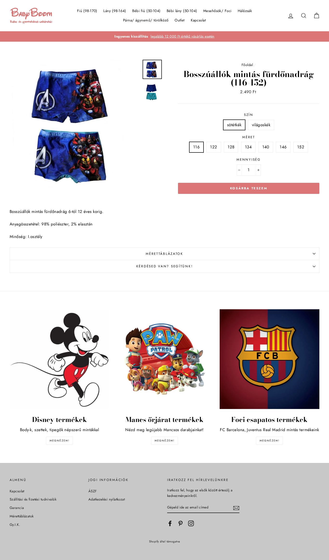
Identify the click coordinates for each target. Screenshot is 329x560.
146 (283, 147)
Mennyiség (249, 159)
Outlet (180, 20)
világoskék (261, 125)
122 (213, 147)
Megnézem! (60, 440)
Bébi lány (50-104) (182, 10)
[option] (164, 36)
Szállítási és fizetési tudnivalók (33, 499)
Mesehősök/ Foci (217, 10)
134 (248, 147)
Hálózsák (245, 10)
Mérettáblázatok (164, 253)
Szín (248, 114)
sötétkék (234, 125)
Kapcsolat (198, 20)
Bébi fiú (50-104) (146, 10)
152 (300, 147)
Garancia (17, 507)
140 (265, 147)
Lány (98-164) (114, 10)
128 (231, 147)
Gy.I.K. (15, 524)
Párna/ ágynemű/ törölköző (146, 20)
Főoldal (247, 64)
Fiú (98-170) (87, 10)
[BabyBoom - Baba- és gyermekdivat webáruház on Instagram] (191, 523)
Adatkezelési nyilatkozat (106, 499)
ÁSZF (92, 491)
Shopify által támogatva (164, 541)
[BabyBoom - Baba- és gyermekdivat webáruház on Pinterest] (180, 523)
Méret (248, 137)
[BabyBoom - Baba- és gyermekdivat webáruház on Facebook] (170, 523)
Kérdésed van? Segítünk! (164, 266)
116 (196, 147)
